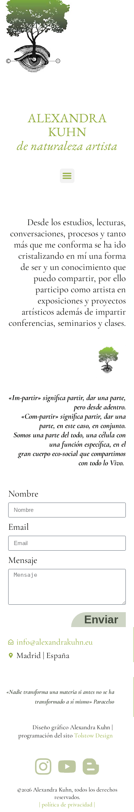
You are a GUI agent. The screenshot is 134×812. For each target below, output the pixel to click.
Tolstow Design (93, 735)
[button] (67, 176)
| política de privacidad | (67, 804)
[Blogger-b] (91, 766)
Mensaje (22, 560)
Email (18, 526)
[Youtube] (67, 766)
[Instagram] (43, 766)
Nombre (23, 493)
